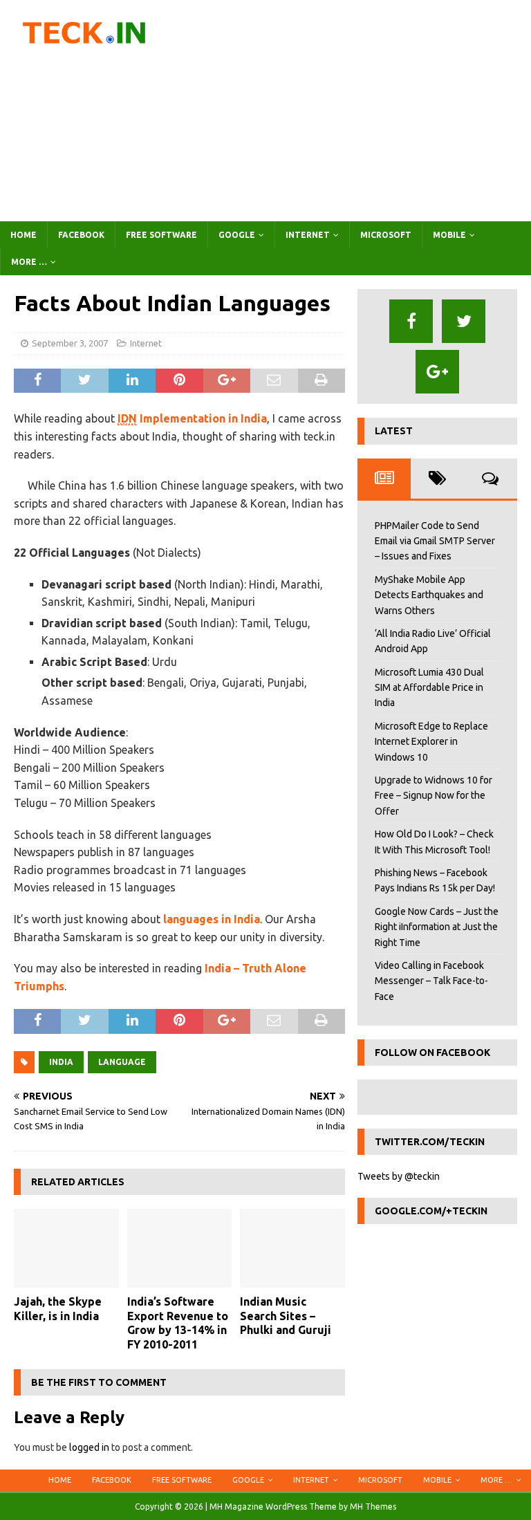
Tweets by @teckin (398, 1176)
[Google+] (437, 371)
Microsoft (385, 234)
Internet (308, 234)
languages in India (211, 919)
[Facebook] (411, 321)
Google (236, 234)
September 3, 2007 (70, 343)
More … (29, 261)
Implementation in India (192, 418)
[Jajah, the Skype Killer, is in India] (66, 1248)
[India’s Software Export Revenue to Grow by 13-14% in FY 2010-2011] (179, 1248)
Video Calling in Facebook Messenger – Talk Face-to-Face (431, 981)
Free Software (161, 234)
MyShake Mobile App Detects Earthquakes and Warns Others (429, 595)
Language (122, 1061)
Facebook (81, 234)
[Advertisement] (356, 110)
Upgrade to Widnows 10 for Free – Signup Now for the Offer (433, 796)
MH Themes (373, 1506)
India (61, 1061)
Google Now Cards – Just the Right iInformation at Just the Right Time (437, 927)
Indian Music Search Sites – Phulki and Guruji (285, 1316)
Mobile (449, 234)
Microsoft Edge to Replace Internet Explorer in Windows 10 (431, 742)
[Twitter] (463, 321)
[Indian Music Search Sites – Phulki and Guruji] (292, 1248)
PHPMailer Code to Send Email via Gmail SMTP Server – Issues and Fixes (435, 541)
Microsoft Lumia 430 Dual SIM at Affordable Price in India (429, 688)
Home (23, 234)
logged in (89, 1447)
